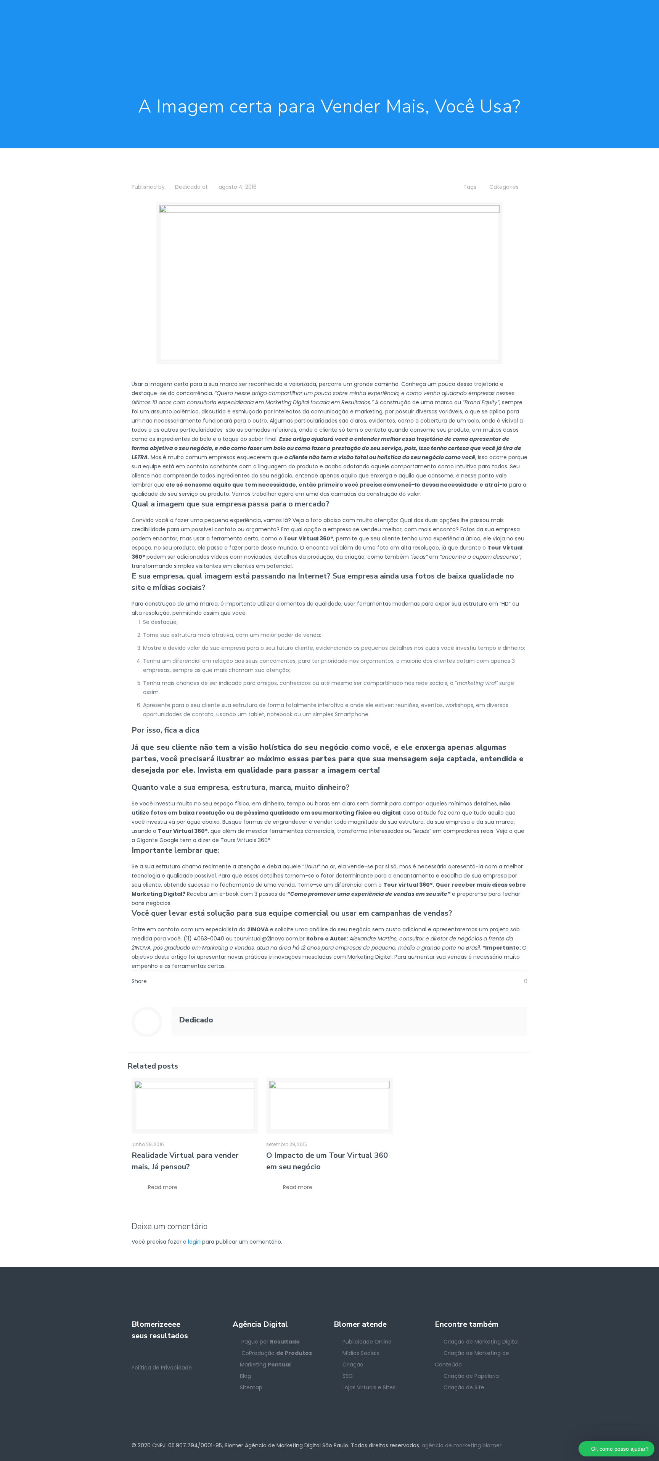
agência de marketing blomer (461, 1445)
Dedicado (188, 187)
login (194, 1242)
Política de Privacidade (162, 1367)
